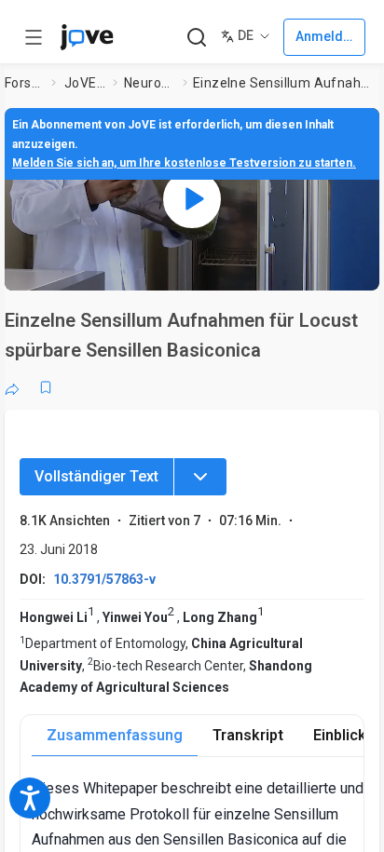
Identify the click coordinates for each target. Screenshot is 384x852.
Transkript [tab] (248, 735)
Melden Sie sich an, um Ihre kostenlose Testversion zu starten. (184, 162)
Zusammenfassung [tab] (115, 735)
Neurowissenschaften (149, 82)
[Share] (12, 387)
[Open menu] (33, 37)
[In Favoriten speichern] (45, 387)
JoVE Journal (84, 82)
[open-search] (196, 37)
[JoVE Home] (87, 37)
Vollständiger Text (96, 476)
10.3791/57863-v (104, 579)
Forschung (24, 82)
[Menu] (200, 476)
